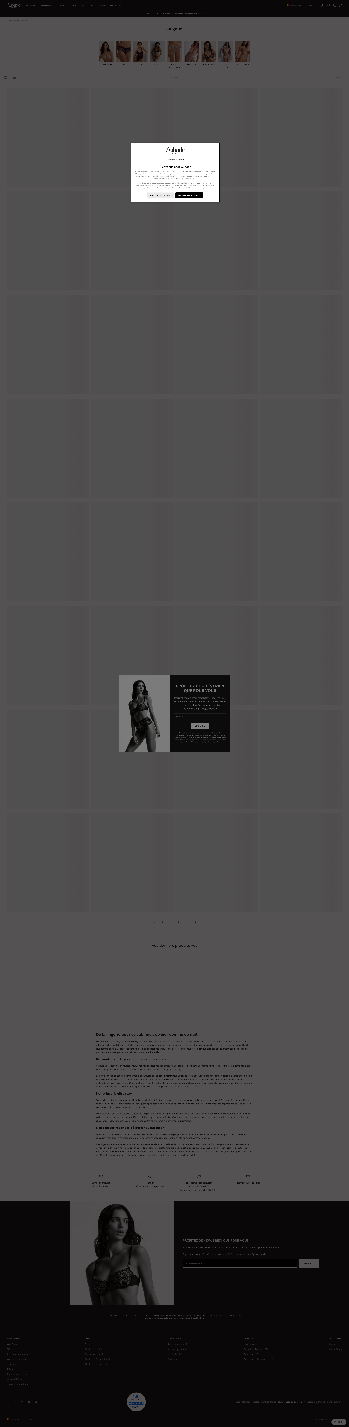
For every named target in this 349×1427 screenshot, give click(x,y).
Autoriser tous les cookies (189, 195)
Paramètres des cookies (160, 195)
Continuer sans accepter (175, 160)
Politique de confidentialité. (196, 188)
